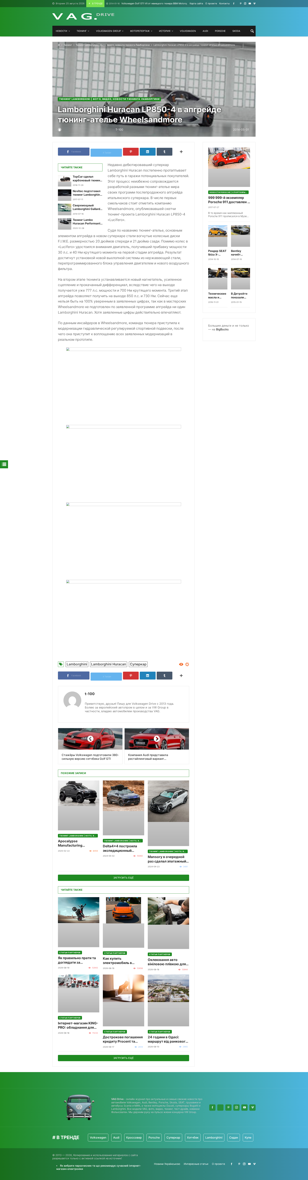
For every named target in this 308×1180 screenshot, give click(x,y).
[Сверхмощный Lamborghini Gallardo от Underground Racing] (64, 209)
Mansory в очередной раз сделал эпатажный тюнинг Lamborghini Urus (167, 859)
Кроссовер (115, 1137)
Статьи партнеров (70, 952)
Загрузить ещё (123, 877)
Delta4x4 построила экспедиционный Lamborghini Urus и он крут (121, 848)
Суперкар (138, 664)
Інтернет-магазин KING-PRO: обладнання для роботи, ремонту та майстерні (78, 1025)
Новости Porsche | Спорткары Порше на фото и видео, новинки (229, 192)
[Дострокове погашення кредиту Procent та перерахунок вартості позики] (123, 1001)
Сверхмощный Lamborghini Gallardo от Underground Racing (87, 207)
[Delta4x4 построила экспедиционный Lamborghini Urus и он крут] (123, 808)
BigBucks (222, 329)
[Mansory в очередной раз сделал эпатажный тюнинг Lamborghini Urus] (168, 813)
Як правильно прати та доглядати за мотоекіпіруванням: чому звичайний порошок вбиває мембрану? (77, 960)
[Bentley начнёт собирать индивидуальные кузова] (240, 236)
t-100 (90, 694)
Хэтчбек (174, 1137)
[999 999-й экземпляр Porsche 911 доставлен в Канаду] (229, 167)
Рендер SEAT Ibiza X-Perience (217, 253)
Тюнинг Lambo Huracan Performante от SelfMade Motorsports (87, 221)
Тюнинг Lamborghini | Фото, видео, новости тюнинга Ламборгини (113, 45)
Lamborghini (77, 664)
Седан (215, 1137)
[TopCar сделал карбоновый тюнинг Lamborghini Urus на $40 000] (64, 180)
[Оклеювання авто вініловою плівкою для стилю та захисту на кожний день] (168, 923)
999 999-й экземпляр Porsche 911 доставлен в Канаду (228, 200)
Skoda (244, 1137)
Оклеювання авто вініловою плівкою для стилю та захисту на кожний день (167, 962)
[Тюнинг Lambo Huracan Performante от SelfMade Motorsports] (64, 224)
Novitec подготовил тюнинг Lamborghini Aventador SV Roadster (87, 193)
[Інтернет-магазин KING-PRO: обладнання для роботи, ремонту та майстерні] (78, 994)
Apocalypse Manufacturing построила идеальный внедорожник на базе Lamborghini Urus (76, 843)
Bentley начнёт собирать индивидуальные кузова (240, 253)
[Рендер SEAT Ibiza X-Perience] (217, 236)
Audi (98, 1137)
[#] (234, 3)
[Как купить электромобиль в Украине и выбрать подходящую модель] (123, 922)
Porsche (135, 1137)
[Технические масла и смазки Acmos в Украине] (217, 278)
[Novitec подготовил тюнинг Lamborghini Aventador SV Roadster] (64, 195)
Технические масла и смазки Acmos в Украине (217, 295)
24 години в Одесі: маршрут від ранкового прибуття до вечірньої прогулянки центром (168, 1039)
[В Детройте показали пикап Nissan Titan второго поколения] (240, 278)
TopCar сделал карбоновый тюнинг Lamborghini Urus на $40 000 (87, 178)
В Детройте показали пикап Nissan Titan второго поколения (240, 295)
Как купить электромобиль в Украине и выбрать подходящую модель (121, 960)
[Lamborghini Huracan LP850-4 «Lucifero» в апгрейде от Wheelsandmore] (123, 383)
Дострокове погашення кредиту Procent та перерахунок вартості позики (123, 1039)
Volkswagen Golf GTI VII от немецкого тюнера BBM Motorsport (150, 3)
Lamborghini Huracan (108, 664)
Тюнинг (68, 45)
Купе (229, 1137)
